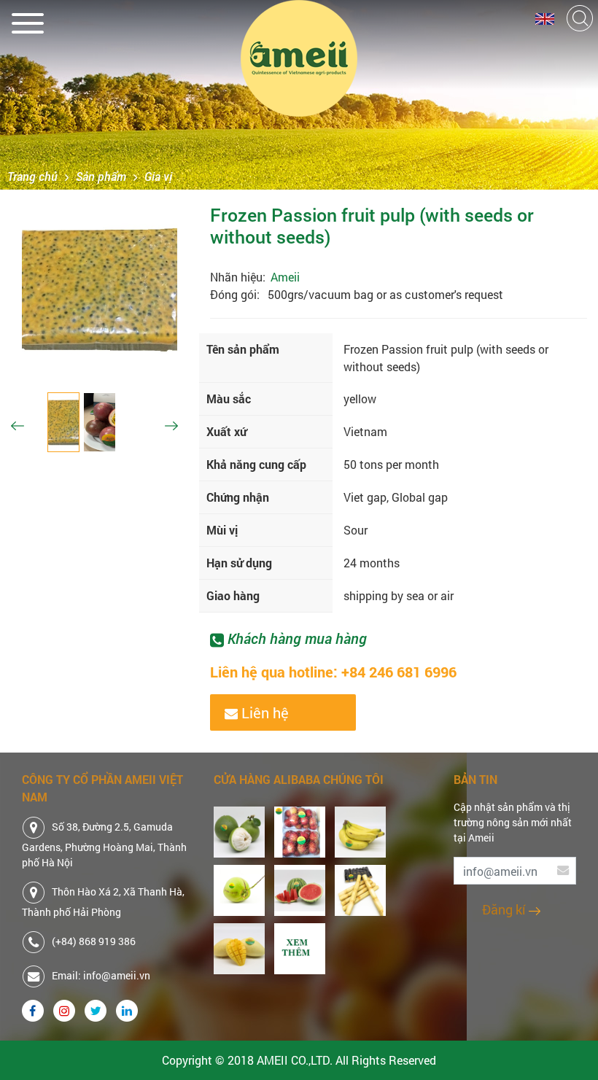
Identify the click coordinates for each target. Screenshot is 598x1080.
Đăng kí (505, 909)
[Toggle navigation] (28, 20)
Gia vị (158, 176)
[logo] (299, 58)
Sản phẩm (101, 176)
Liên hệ (263, 712)
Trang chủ (32, 176)
